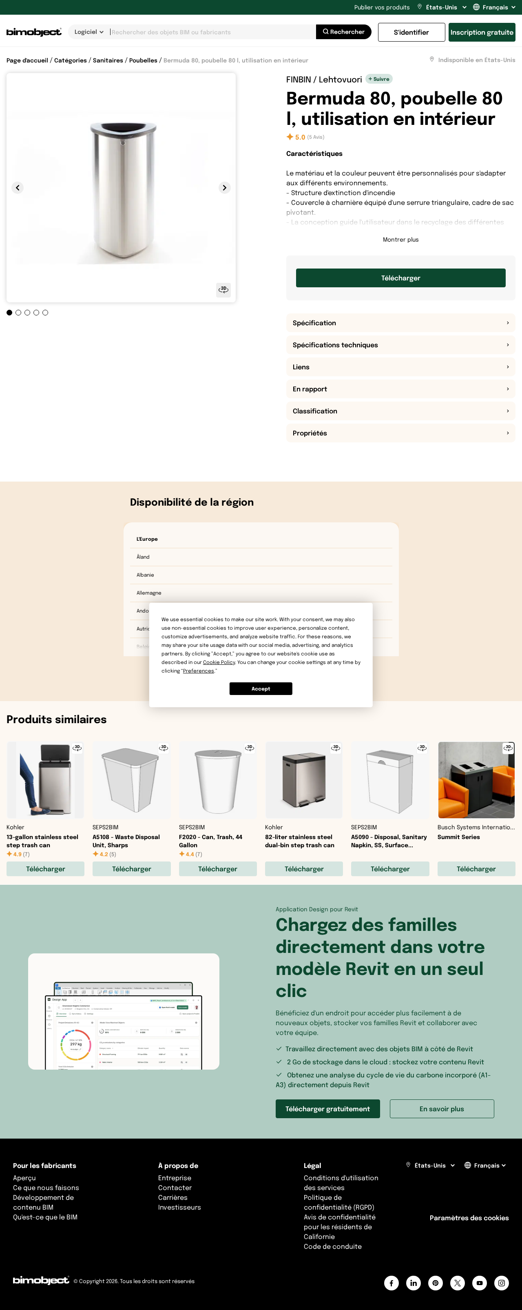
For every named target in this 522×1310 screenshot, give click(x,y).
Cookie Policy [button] (219, 662)
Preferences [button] (198, 670)
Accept (261, 688)
